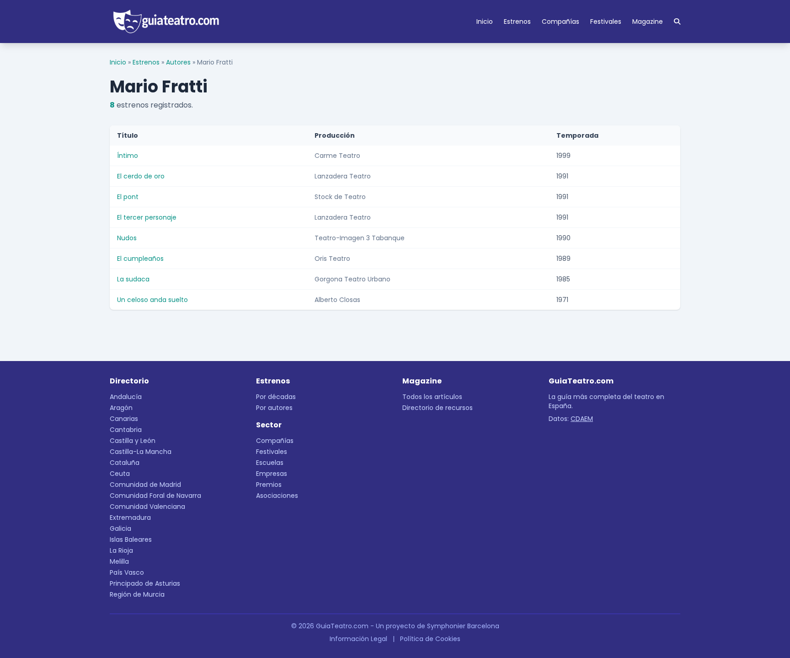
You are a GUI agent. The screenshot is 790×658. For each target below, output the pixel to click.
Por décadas (276, 396)
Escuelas (269, 462)
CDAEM (582, 418)
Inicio (484, 21)
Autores (178, 62)
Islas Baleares (131, 539)
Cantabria (126, 429)
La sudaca (133, 279)
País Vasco (127, 572)
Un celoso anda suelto (152, 299)
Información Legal (358, 638)
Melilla (119, 561)
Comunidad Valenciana (147, 506)
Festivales (605, 21)
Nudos (127, 238)
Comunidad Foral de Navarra (155, 495)
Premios (269, 484)
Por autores (274, 407)
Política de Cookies (430, 638)
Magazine (647, 21)
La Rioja (121, 550)
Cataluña (124, 462)
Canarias (124, 418)
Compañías (560, 21)
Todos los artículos (432, 396)
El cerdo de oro (141, 176)
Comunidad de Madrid (145, 484)
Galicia (120, 528)
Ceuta (120, 473)
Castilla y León (132, 440)
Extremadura (130, 517)
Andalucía (126, 396)
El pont (128, 196)
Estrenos (517, 21)
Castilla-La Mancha (140, 451)
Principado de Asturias (145, 583)
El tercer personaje (146, 217)
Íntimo (127, 155)
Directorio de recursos (437, 407)
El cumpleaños (140, 258)
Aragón (121, 407)
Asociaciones (277, 495)
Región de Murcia (137, 594)
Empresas (271, 473)
